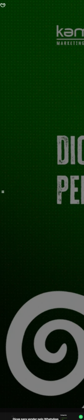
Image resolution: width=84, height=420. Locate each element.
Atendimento (64, 418)
